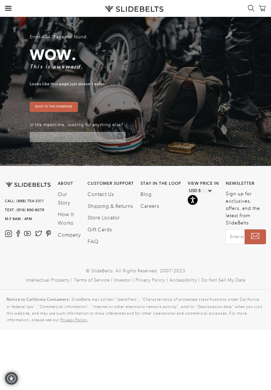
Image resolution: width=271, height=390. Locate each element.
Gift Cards (100, 229)
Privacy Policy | (153, 280)
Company (69, 235)
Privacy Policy (73, 320)
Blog (146, 194)
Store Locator (104, 217)
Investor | (125, 280)
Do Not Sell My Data (223, 280)
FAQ (93, 241)
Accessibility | (185, 280)
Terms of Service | (94, 280)
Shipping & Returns (110, 206)
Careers (149, 206)
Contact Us (101, 194)
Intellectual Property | (50, 280)
